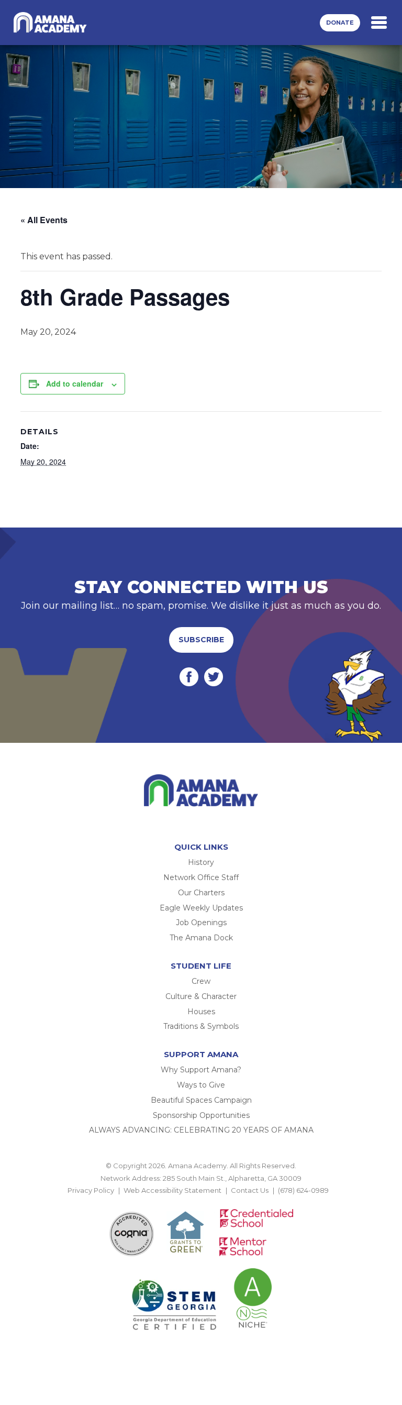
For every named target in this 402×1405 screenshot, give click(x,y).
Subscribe (201, 639)
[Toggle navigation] (379, 22)
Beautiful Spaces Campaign (201, 1100)
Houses (201, 1011)
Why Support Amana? (201, 1069)
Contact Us (250, 1190)
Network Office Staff (201, 877)
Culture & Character (201, 996)
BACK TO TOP (201, 1202)
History (201, 862)
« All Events (44, 220)
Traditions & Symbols (201, 1026)
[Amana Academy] (52, 22)
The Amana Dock (201, 937)
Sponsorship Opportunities (201, 1115)
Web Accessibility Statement (172, 1190)
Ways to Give (201, 1085)
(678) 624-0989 (303, 1190)
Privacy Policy (91, 1190)
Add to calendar (74, 383)
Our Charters (201, 892)
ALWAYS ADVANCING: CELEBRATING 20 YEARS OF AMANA (201, 1130)
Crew (201, 981)
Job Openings (201, 922)
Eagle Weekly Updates (201, 908)
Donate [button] (340, 22)
